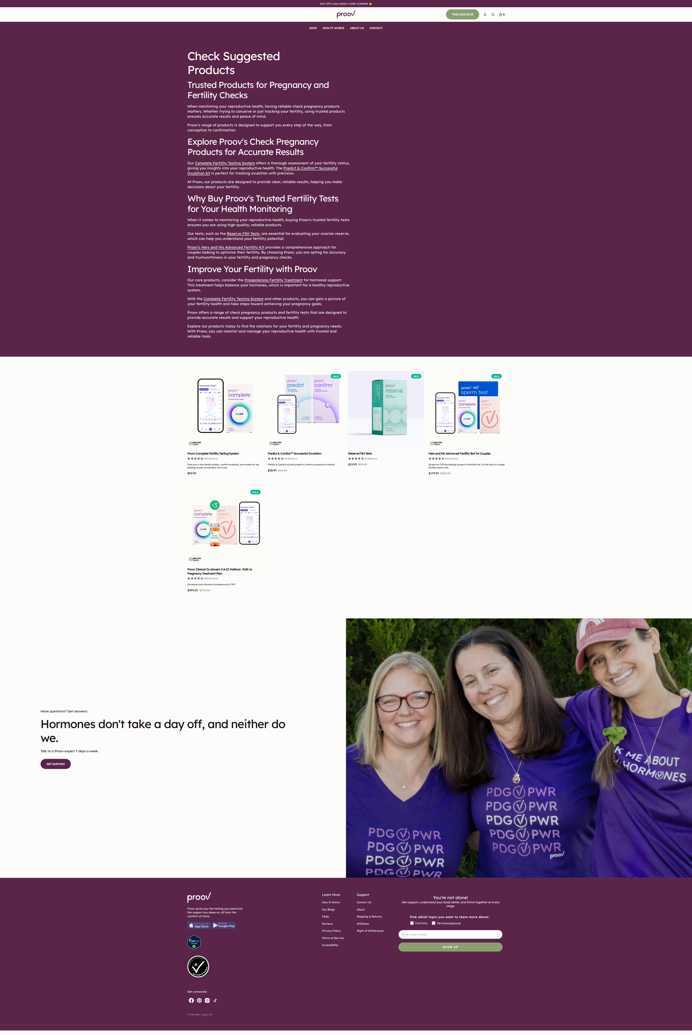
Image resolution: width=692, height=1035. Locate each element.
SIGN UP (450, 947)
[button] (485, 14)
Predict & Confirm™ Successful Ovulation (294, 453)
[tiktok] (215, 1000)
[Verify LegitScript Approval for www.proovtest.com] (194, 948)
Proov (204, 1014)
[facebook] (191, 1000)
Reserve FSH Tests (360, 453)
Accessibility (330, 945)
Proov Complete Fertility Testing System (213, 453)
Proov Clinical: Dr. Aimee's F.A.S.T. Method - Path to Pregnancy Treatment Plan (219, 571)
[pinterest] (199, 1000)
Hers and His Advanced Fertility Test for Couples (460, 453)
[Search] (493, 14)
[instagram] (207, 1000)
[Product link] (225, 409)
